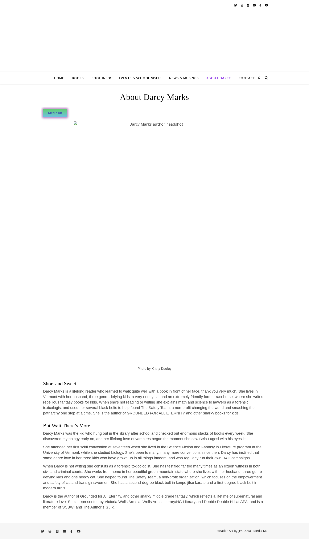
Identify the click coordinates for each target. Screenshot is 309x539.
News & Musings (184, 78)
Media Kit (260, 530)
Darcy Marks (154, 57)
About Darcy (218, 78)
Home (59, 78)
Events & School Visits (140, 78)
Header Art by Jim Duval (234, 530)
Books (78, 78)
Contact (247, 78)
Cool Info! (101, 78)
